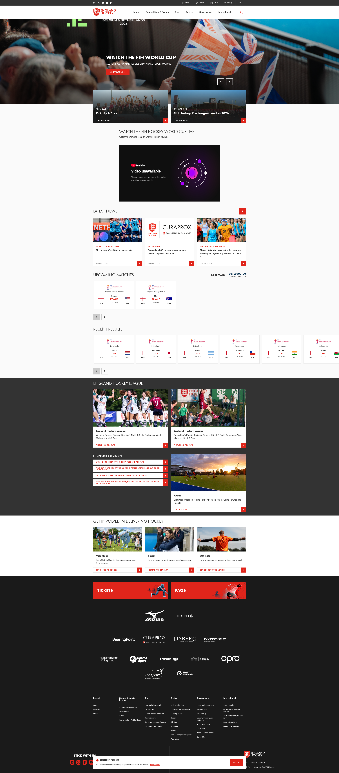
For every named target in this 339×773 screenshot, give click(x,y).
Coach (173, 718)
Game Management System (155, 722)
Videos (95, 714)
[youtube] (107, 3)
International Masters (231, 726)
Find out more (117, 72)
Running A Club (176, 714)
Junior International (230, 722)
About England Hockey (205, 733)
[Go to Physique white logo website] (169, 659)
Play (177, 12)
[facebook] (103, 3)
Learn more (155, 765)
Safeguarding (202, 709)
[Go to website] (154, 616)
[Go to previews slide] (220, 81)
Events (121, 716)
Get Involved (149, 709)
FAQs (240, 3)
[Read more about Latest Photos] (242, 211)
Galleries (96, 709)
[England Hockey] (104, 12)
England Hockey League (128, 707)
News (95, 705)
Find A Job (175, 739)
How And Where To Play (153, 705)
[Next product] (104, 317)
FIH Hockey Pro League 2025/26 (231, 711)
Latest (136, 12)
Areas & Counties (203, 724)
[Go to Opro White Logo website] (230, 659)
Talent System (150, 718)
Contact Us (201, 737)
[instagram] (94, 3)
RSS (268, 762)
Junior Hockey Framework (154, 714)
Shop (187, 3)
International (224, 12)
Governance (205, 12)
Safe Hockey (201, 714)
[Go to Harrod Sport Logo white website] (139, 659)
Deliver (189, 12)
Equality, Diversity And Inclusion (205, 719)
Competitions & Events (157, 12)
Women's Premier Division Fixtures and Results (120, 462)
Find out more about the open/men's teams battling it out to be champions (127, 482)
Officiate (174, 722)
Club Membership (177, 705)
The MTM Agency (268, 767)
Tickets (201, 3)
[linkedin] (111, 3)
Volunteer (174, 726)
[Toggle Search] (241, 12)
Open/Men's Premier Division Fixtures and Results (121, 476)
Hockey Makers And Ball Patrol (130, 720)
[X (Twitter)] (98, 3)
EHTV (216, 3)
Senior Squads (228, 705)
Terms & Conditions (258, 762)
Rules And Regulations (205, 705)
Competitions (124, 712)
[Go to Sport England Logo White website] (185, 673)
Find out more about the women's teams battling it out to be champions (127, 469)
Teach (173, 731)
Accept (236, 762)
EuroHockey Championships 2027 (233, 717)
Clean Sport (201, 728)
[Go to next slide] (229, 81)
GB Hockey (228, 3)
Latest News (105, 211)
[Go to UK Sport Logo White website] (154, 673)
